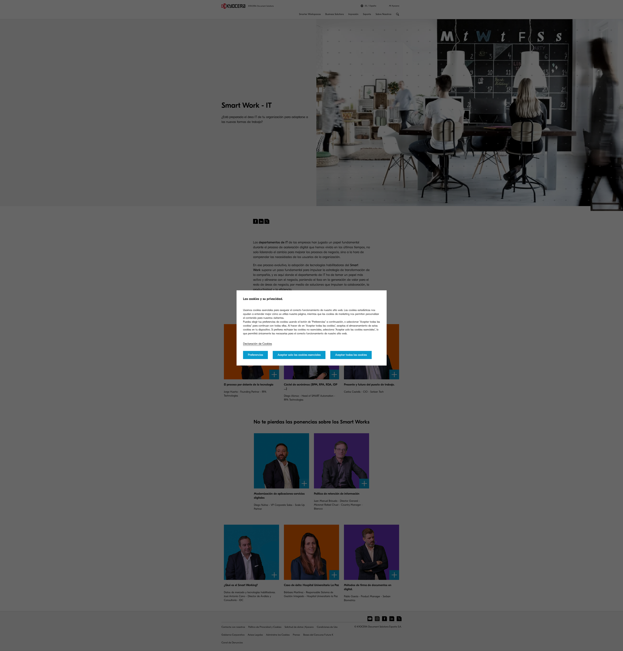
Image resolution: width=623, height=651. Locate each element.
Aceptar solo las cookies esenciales (299, 355)
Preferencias (255, 355)
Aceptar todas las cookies (351, 355)
